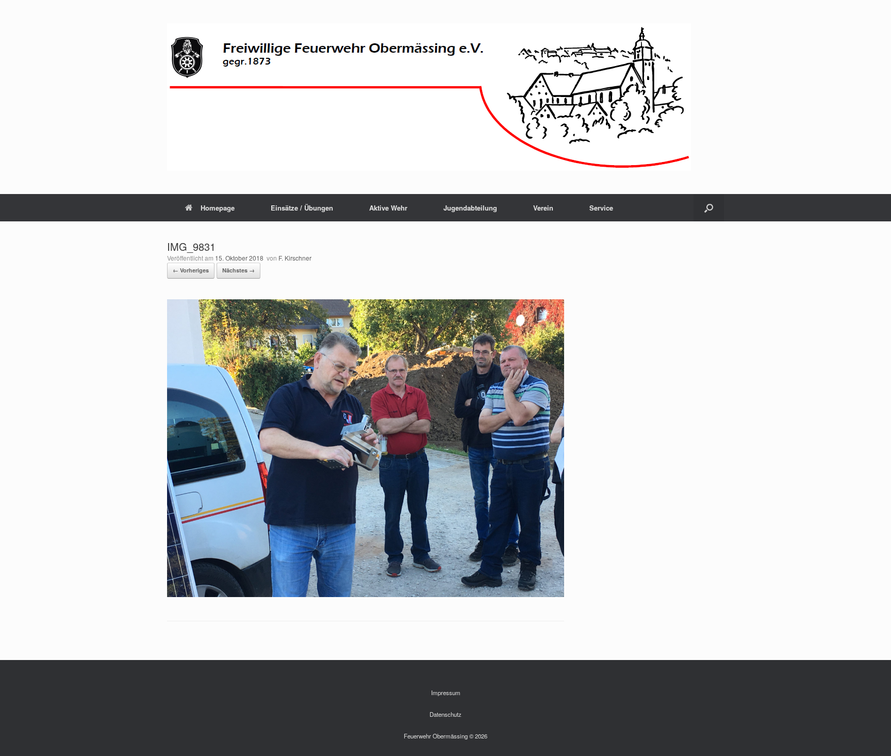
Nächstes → (238, 270)
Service (601, 208)
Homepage (218, 208)
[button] (709, 207)
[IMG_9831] (365, 594)
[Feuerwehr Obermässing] (429, 97)
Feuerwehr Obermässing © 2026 (445, 736)
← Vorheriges (191, 270)
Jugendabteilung (470, 208)
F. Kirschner (294, 257)
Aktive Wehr (388, 208)
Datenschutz (445, 714)
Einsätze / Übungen (302, 208)
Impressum (445, 692)
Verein (543, 208)
